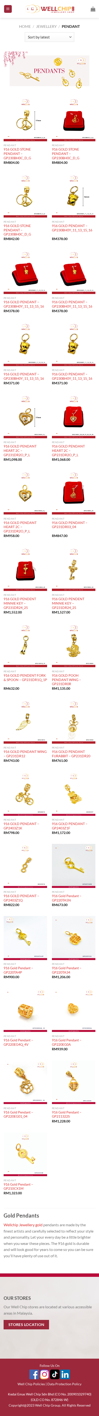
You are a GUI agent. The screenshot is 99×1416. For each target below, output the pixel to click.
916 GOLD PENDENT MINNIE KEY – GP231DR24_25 (20, 603)
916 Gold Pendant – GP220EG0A (66, 1042)
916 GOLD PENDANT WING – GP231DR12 (25, 754)
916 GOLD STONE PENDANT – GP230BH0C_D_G (17, 153)
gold (39, 1224)
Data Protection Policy (64, 1384)
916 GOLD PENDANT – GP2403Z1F (69, 826)
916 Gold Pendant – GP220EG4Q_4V (18, 1042)
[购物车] (93, 9)
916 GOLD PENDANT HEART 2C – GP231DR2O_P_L (20, 450)
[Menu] (8, 9)
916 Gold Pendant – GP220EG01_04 (18, 1114)
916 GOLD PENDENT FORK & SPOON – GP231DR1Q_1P (25, 678)
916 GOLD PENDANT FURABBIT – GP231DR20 (71, 754)
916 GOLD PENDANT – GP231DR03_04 (69, 525)
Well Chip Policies (31, 1384)
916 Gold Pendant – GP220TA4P (18, 970)
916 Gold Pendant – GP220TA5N (66, 898)
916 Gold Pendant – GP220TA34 (66, 970)
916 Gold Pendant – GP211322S (66, 1114)
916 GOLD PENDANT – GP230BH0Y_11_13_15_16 (72, 228)
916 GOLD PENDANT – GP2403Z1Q (21, 898)
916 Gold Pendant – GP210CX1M (18, 1186)
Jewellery (46, 26)
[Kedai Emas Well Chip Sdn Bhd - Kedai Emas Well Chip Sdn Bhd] (50, 9)
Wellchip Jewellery (19, 1224)
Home (25, 26)
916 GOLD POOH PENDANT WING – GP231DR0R (66, 680)
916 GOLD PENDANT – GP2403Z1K (21, 826)
